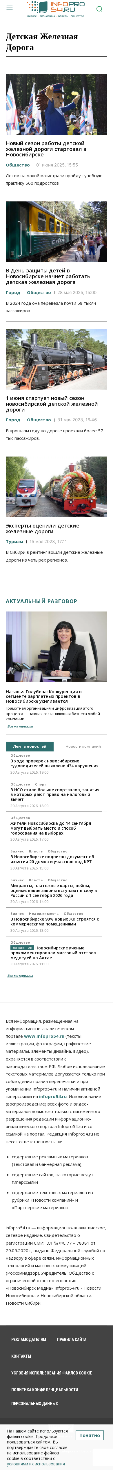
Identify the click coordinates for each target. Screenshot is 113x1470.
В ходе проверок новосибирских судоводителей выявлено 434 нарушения (54, 763)
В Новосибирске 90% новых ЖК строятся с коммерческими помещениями (54, 921)
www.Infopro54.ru (44, 1036)
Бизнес (17, 851)
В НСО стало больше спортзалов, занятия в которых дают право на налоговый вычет (54, 794)
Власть (36, 851)
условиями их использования (36, 1464)
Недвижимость (44, 913)
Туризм (14, 541)
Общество (18, 165)
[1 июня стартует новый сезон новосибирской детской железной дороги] (56, 359)
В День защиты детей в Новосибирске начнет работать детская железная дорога (48, 276)
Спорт (41, 784)
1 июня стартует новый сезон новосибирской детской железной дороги (52, 403)
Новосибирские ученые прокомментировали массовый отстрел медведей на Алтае (53, 952)
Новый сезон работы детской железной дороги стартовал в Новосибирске (46, 149)
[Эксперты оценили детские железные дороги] (56, 487)
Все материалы (20, 726)
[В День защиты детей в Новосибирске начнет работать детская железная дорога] (56, 231)
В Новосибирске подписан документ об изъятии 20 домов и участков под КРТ (52, 859)
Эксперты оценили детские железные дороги (42, 528)
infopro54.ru (53, 1096)
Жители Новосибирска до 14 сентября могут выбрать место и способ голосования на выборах (50, 828)
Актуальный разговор (41, 601)
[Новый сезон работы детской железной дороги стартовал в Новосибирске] (56, 104)
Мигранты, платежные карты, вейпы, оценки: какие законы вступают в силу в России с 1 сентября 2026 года (53, 890)
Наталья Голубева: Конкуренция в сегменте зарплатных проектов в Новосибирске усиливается (44, 696)
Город (13, 292)
